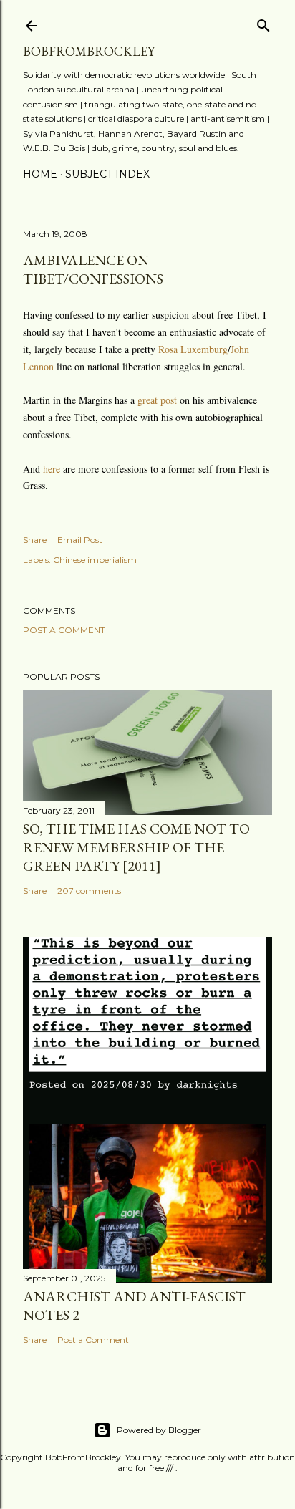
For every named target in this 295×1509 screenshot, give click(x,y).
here (53, 469)
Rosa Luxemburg (193, 349)
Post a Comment (64, 630)
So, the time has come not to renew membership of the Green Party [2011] (136, 847)
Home (40, 174)
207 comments (89, 890)
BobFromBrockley (89, 51)
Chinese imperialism (95, 559)
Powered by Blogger (159, 1429)
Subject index (107, 174)
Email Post (79, 539)
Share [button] (35, 539)
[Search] (263, 23)
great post (157, 400)
